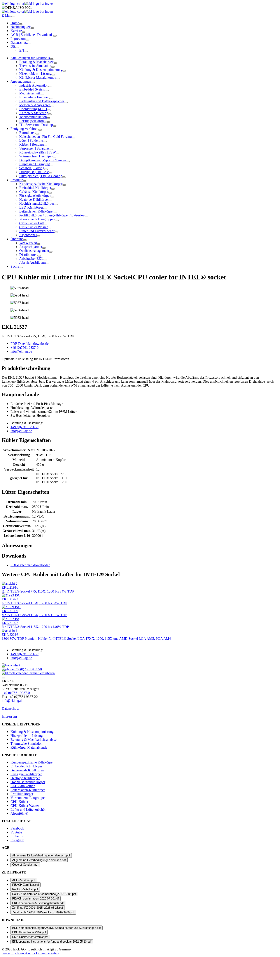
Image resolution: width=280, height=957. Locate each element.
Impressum (18, 38)
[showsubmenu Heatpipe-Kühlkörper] (50, 200)
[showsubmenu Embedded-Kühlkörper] (53, 189)
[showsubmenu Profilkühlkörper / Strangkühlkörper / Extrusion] (86, 216)
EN (21, 50)
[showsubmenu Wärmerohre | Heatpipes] (54, 157)
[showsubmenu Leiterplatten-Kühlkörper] (55, 212)
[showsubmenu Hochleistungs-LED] (49, 110)
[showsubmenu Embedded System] (47, 90)
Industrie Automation (33, 85)
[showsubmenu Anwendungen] (33, 82)
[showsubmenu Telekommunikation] (48, 118)
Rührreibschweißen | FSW (37, 152)
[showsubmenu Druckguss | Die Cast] (50, 173)
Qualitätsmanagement (34, 251)
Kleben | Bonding (31, 144)
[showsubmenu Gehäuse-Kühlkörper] (50, 192)
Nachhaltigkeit (20, 27)
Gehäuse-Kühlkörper (33, 191)
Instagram (17, 840)
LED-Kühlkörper (31, 207)
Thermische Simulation (35, 66)
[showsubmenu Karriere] (23, 32)
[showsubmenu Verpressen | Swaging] (50, 149)
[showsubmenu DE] (17, 47)
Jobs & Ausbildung (32, 262)
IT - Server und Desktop (36, 125)
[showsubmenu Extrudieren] (37, 133)
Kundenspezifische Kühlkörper (40, 184)
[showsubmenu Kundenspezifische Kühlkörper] (64, 185)
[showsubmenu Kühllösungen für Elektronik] (52, 59)
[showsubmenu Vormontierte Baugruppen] (57, 220)
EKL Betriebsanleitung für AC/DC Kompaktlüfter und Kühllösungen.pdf (56, 927)
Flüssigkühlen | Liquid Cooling (40, 176)
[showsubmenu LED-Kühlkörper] (45, 208)
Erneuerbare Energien (34, 97)
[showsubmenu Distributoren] (39, 255)
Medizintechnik (30, 93)
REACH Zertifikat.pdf (25, 884)
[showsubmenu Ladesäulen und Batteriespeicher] (66, 102)
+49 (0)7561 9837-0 (28, 669)
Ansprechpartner (30, 247)
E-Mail (6, 15)
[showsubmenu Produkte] (24, 181)
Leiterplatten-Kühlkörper (36, 211)
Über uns (16, 239)
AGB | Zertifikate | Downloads (31, 35)
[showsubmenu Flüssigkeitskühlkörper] (52, 196)
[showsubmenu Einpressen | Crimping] (51, 165)
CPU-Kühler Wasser (33, 227)
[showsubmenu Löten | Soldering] (45, 141)
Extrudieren (27, 132)
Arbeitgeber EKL (31, 258)
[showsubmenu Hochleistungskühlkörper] (56, 204)
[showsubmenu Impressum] (27, 39)
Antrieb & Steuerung (33, 113)
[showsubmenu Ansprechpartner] (44, 248)
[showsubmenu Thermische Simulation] (53, 67)
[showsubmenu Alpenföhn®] (38, 236)
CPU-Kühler (19, 802)
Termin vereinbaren (41, 673)
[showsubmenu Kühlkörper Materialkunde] (58, 78)
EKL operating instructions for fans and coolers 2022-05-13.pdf (51, 941)
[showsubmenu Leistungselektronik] (48, 122)
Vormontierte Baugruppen (37, 219)
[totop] (3, 678)
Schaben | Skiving (31, 168)
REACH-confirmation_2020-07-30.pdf (35, 898)
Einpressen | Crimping (34, 164)
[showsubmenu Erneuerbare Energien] (51, 98)
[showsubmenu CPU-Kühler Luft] (45, 224)
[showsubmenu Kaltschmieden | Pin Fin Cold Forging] (73, 137)
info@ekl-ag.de (12, 700)
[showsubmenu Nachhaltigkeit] (32, 28)
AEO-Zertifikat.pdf (23, 880)
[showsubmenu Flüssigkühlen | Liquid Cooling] (64, 177)
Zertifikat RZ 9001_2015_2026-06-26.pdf (37, 907)
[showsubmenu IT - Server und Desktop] (54, 126)
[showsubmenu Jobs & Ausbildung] (47, 263)
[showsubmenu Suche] (21, 267)
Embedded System (32, 89)
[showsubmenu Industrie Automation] (50, 86)
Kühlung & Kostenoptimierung (40, 69)
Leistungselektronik (32, 121)
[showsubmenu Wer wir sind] (38, 244)
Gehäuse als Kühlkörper (27, 770)
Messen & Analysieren (35, 105)
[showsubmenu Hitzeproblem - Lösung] (53, 74)
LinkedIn (16, 836)
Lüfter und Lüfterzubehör (36, 231)
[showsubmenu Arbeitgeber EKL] (45, 259)
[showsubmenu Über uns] (25, 240)
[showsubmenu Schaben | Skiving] (46, 169)
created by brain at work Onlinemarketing (30, 953)
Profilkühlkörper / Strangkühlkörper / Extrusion (52, 215)
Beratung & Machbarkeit (36, 62)
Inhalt (16, 665)
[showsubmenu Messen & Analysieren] (52, 106)
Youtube (16, 832)
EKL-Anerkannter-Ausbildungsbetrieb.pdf (38, 903)
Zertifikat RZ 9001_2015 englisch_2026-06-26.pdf (43, 912)
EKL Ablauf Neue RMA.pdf (29, 932)
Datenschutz (19, 42)
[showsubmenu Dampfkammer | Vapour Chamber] (68, 161)
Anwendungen (20, 81)
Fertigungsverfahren (24, 129)
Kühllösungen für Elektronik (30, 58)
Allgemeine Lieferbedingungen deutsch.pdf (39, 860)
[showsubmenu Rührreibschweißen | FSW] (57, 153)
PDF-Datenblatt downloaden (30, 565)
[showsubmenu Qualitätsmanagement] (50, 252)
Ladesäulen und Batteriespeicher (41, 101)
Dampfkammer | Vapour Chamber (42, 160)
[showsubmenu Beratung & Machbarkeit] (55, 63)
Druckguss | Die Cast (34, 172)
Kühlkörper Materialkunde (37, 77)
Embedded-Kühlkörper (35, 188)
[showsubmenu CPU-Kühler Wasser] (49, 228)
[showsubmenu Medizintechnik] (42, 94)
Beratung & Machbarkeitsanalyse (33, 739)
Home (14, 23)
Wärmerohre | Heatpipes (36, 156)
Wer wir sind (28, 243)
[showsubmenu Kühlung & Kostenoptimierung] (64, 70)
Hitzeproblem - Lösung (35, 73)
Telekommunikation (33, 117)
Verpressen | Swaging (34, 148)
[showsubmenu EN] (26, 51)
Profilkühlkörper (21, 794)
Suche (14, 266)
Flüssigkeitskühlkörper (35, 195)
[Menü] (13, 16)
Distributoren (28, 254)
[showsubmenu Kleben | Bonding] (45, 145)
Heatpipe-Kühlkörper (34, 199)
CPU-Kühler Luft (31, 223)
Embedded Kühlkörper (26, 766)
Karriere (16, 31)
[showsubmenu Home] (21, 24)
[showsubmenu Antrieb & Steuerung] (50, 114)
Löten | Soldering (31, 140)
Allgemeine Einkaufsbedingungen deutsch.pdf (41, 855)
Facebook (17, 828)
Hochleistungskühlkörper (36, 203)
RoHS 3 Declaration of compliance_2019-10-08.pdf (44, 894)
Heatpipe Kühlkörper (25, 778)
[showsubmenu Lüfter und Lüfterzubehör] (56, 232)
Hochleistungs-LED (33, 109)
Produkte (16, 180)
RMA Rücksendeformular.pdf (30, 937)
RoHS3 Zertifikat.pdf (25, 889)
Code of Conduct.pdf (25, 864)
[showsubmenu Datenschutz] (29, 43)
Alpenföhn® (28, 235)
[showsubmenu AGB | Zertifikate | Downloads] (55, 36)
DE (12, 46)
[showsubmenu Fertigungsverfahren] (40, 130)
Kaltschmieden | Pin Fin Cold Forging (45, 136)
